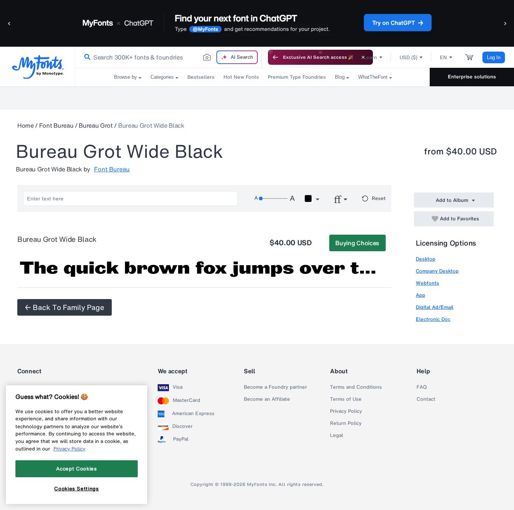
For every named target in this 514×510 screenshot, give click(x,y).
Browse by (125, 77)
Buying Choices (357, 242)
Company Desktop (437, 271)
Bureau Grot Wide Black (151, 125)
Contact (426, 399)
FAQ (422, 387)
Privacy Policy (346, 411)
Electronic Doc (433, 319)
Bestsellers (200, 77)
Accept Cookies (76, 468)
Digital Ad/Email (434, 307)
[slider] (273, 198)
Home (25, 125)
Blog (340, 77)
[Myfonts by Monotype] (38, 66)
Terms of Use (346, 399)
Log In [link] (493, 57)
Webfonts (427, 283)
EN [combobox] (443, 57)
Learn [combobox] (370, 57)
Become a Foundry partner (275, 387)
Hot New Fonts (241, 77)
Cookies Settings (76, 488)
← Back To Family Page (64, 307)
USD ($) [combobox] (408, 57)
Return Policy (346, 423)
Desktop (425, 259)
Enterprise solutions (472, 76)
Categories (162, 77)
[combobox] (168, 57)
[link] (85, 57)
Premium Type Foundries (297, 77)
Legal (336, 435)
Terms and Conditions (356, 387)
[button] (9, 23)
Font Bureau (56, 125)
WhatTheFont (373, 77)
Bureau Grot (96, 125)
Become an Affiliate (267, 399)
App (420, 295)
